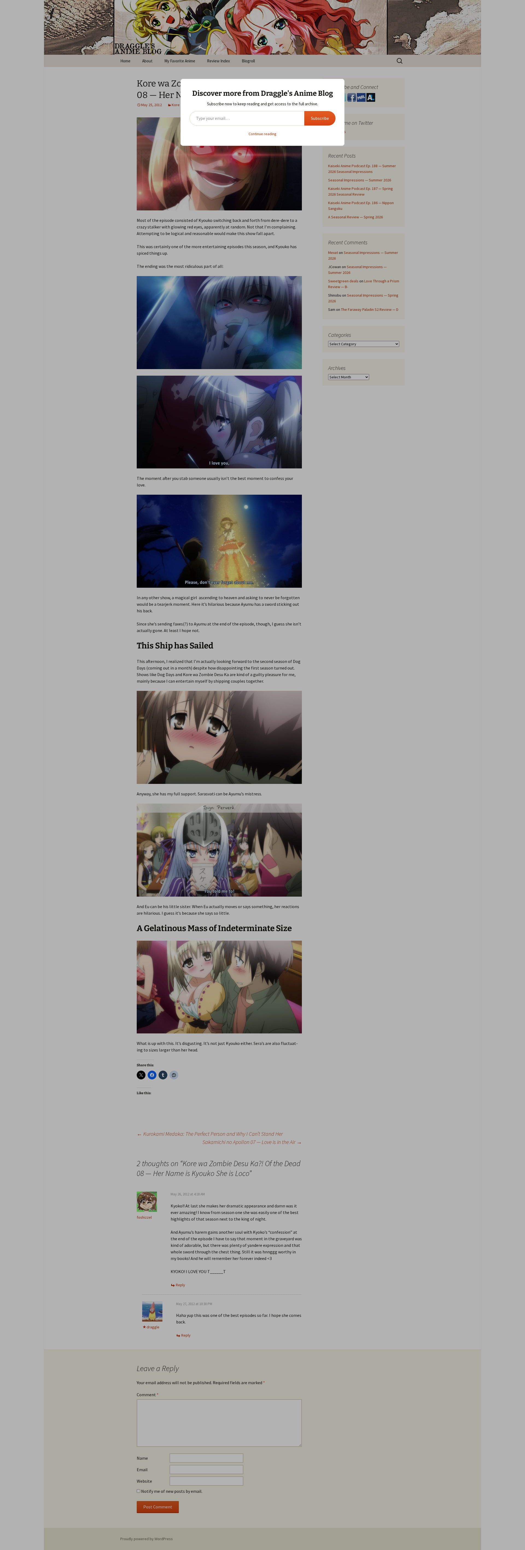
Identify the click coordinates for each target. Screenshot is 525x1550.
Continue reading (262, 133)
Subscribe (320, 118)
